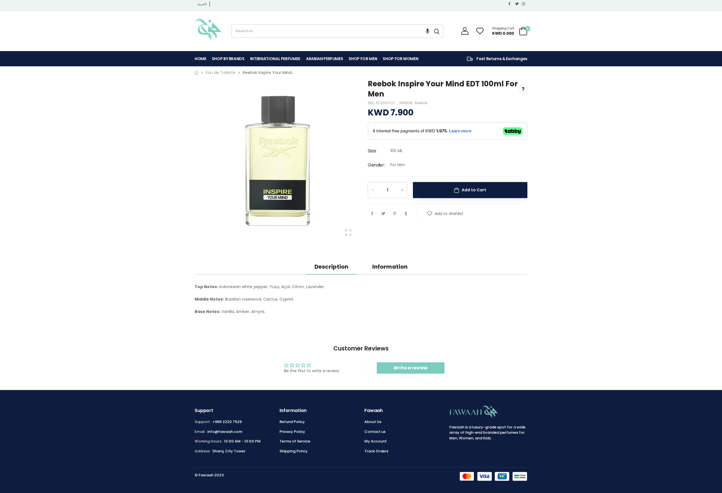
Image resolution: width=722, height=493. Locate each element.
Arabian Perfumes (324, 59)
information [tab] (390, 267)
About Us (372, 421)
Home (200, 59)
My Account (375, 441)
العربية (202, 3)
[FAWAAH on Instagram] (524, 4)
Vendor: (406, 102)
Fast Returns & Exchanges (501, 59)
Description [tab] (331, 267)
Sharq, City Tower (228, 451)
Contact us (375, 431)
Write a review (410, 368)
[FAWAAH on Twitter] (517, 4)
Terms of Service (294, 441)
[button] (428, 31)
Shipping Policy (293, 451)
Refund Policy (292, 421)
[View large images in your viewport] (348, 232)
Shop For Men (363, 59)
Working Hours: (208, 441)
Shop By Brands (228, 59)
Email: (200, 431)
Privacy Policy (292, 431)
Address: (203, 451)
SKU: (372, 102)
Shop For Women (400, 59)
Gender (376, 165)
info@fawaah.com (224, 431)
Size (372, 151)
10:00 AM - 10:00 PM (242, 441)
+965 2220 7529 (227, 421)
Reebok (421, 102)
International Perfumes (275, 59)
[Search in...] (436, 31)
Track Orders (376, 451)
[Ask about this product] (523, 89)
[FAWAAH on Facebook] (510, 4)
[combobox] (331, 31)
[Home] (197, 73)
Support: (203, 421)
